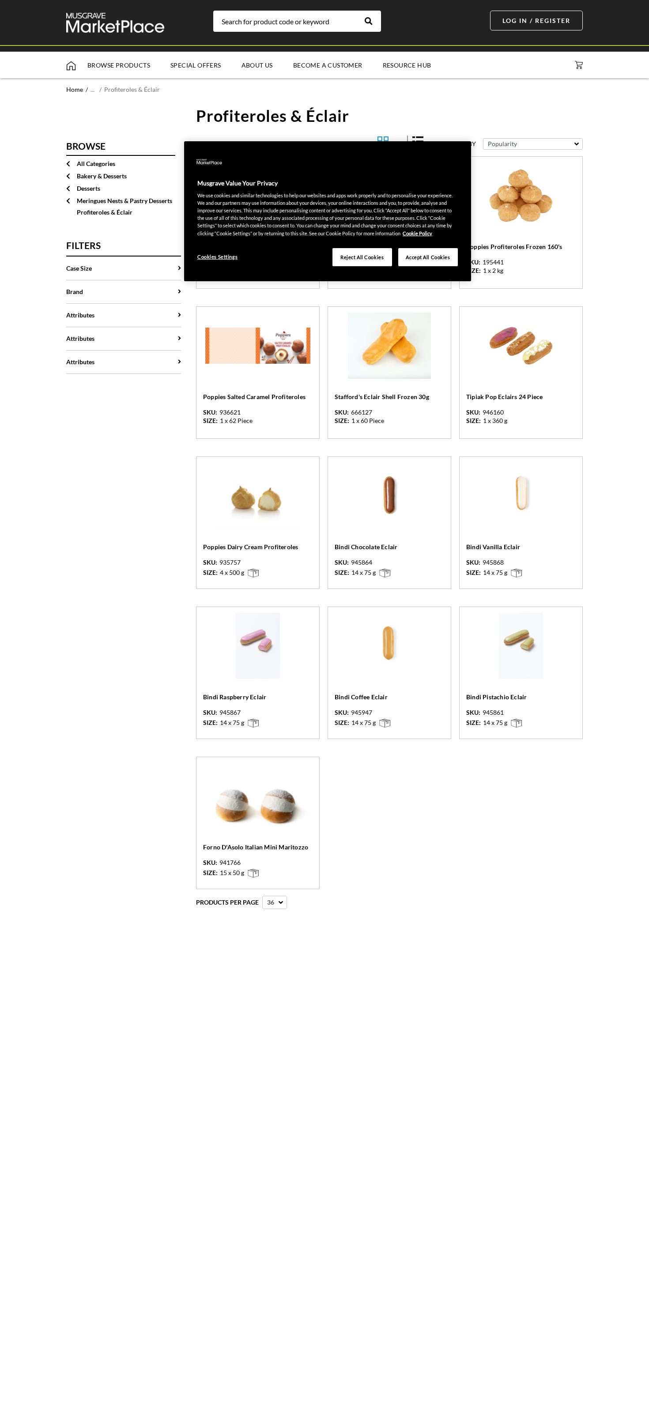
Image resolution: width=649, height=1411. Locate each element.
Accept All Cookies (428, 257)
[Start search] (373, 21)
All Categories (96, 163)
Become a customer (327, 65)
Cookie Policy (417, 233)
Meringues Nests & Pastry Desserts (124, 200)
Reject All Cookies (362, 257)
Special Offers (195, 65)
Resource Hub (407, 65)
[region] (327, 211)
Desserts (88, 188)
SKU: (473, 262)
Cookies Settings (217, 257)
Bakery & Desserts (102, 176)
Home (74, 89)
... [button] (92, 89)
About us (257, 65)
